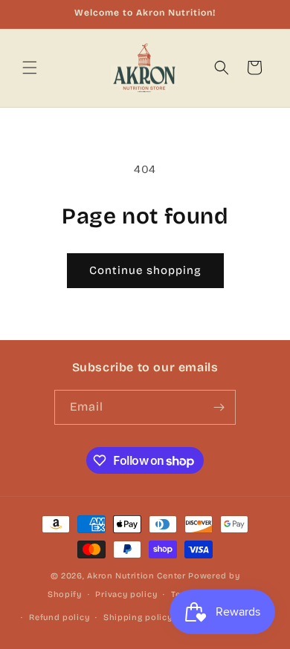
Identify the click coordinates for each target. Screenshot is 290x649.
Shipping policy (138, 617)
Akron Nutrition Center (136, 576)
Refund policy (59, 617)
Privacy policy (126, 594)
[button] (29, 67)
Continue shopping (145, 270)
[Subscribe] (218, 407)
